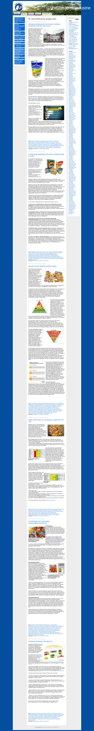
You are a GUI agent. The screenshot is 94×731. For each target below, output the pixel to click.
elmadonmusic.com (19, 44)
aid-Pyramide (46, 403)
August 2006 (71, 168)
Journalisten (71, 31)
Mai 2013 (71, 97)
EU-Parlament (41, 627)
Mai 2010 (71, 136)
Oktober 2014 (72, 91)
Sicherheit (73, 42)
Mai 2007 (71, 158)
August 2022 (71, 58)
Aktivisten (38, 141)
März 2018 (71, 69)
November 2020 (72, 60)
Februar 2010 (72, 139)
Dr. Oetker (36, 142)
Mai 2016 (71, 75)
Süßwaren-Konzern (57, 411)
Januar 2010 (71, 140)
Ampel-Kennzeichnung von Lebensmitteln (48, 624)
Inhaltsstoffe (43, 628)
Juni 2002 (71, 211)
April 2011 (71, 124)
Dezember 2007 (72, 151)
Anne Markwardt (59, 403)
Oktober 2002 (72, 206)
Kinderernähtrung (40, 255)
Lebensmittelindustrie (54, 145)
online (34, 159)
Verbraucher (60, 633)
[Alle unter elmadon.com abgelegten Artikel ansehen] (38, 14)
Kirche (74, 33)
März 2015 (71, 85)
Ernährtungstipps (52, 405)
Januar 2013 (71, 102)
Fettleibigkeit (48, 406)
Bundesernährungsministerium (50, 404)
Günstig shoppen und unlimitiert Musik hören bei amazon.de (19, 62)
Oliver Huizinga (49, 146)
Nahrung (40, 146)
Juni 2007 (71, 157)
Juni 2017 (71, 71)
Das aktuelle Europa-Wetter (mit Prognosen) (19, 33)
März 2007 (71, 160)
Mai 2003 (71, 199)
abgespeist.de (34, 713)
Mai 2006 (71, 171)
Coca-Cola (46, 405)
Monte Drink (40, 717)
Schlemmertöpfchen (32, 718)
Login (58, 727)
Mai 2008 (71, 146)
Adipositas (33, 141)
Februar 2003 (72, 202)
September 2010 (72, 132)
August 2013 (71, 95)
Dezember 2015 (72, 78)
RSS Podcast (54, 727)
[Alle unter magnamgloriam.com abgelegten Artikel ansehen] (47, 14)
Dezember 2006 (72, 163)
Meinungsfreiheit (74, 38)
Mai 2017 (71, 72)
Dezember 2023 (72, 55)
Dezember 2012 (72, 103)
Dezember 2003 (72, 191)
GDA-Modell (38, 511)
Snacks (41, 258)
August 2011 (71, 119)
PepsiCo (61, 409)
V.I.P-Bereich (18, 51)
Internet (72, 29)
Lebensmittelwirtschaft (44, 632)
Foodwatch (52, 143)
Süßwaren (30, 147)
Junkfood (36, 407)
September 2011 (72, 118)
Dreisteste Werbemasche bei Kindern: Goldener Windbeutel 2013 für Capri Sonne (44, 25)
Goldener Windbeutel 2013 (44, 144)
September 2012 (72, 106)
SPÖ (74, 43)
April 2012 (71, 111)
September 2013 (72, 94)
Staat (38, 412)
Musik (73, 40)
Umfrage (74, 44)
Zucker (53, 514)
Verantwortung (42, 147)
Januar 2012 (71, 114)
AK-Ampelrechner (35, 509)
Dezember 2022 (72, 57)
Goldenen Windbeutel (38, 169)
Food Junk (47, 143)
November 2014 (72, 90)
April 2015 (71, 84)
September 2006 (72, 167)
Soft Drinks (35, 147)
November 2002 (72, 205)
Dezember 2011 (72, 115)
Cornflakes (40, 510)
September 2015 (72, 80)
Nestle (44, 146)
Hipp (56, 254)
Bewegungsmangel (38, 404)
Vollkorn (50, 514)
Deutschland (72, 24)
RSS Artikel (43, 727)
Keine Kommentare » (44, 148)
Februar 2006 (72, 175)
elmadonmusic (71, 25)
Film (73, 26)
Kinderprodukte (31, 256)
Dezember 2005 (72, 177)
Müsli (52, 513)
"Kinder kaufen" (34, 403)
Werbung (30, 720)
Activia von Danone (52, 663)
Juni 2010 (71, 135)
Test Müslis (45, 514)
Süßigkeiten (49, 411)
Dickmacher (30, 142)
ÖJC (74, 47)
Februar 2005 (72, 184)
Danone (44, 251)
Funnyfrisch (58, 143)
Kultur (72, 36)
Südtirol (70, 44)
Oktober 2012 (72, 105)
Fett (44, 510)
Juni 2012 (71, 108)
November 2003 (72, 192)
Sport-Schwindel (47, 258)
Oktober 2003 (72, 193)
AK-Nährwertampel (43, 509)
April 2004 (71, 188)
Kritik (69, 36)
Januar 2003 (71, 203)
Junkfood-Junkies (51, 407)
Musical (70, 40)
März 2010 (71, 138)
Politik (70, 41)
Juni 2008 (71, 145)
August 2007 (71, 155)
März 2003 (71, 201)
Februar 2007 (72, 161)
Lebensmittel (46, 145)
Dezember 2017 (72, 70)
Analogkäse (47, 625)
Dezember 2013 (72, 92)
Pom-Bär (58, 146)
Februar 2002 (72, 212)
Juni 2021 (71, 59)
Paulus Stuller (42, 633)
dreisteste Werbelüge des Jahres (46, 142)
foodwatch (30, 175)
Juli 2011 (71, 121)
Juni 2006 (71, 170)
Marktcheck (30, 257)
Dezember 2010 (72, 128)
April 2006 (71, 172)
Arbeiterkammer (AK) (33, 510)
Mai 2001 (71, 213)
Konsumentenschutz (32, 145)
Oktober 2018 (72, 67)
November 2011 (72, 116)
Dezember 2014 (72, 89)
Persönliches (18, 42)
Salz (41, 514)
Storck (44, 718)
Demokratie (71, 23)
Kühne (32, 716)
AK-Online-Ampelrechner (51, 500)
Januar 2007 (71, 162)
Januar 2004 (71, 190)
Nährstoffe (52, 632)
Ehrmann (42, 143)
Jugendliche (77, 32)
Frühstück (48, 510)
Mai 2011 (71, 123)
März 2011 (71, 125)
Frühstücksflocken (54, 510)
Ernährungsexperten (40, 252)
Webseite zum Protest (32, 97)
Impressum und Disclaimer (18, 56)
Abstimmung (40, 713)
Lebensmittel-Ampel (51, 512)
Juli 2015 (71, 82)
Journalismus (72, 30)
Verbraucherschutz (50, 147)
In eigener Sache (19, 40)
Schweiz (70, 42)
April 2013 (71, 98)
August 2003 (71, 195)
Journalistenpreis (71, 32)
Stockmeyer (40, 718)
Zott (37, 259)
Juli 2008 (71, 144)
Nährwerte (38, 514)
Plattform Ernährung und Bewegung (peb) (37, 411)
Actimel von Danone (60, 670)
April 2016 (71, 76)
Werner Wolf (40, 634)
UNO (77, 44)
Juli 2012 (71, 107)
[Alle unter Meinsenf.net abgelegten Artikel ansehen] (24, 14)
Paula (54, 146)
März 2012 (71, 112)
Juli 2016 (71, 74)
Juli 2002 (71, 210)
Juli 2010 (71, 134)
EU (74, 25)
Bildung (77, 22)
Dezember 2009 (72, 141)
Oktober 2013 (72, 93)
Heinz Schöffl (56, 511)
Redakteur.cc (36, 148)
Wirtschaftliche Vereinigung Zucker (44, 413)
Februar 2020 (72, 64)
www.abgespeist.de (39, 655)
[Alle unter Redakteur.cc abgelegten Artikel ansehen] (17, 14)
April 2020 (71, 63)
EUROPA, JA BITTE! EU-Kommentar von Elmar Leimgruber (19, 37)
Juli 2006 (71, 169)
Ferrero (60, 252)
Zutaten (57, 514)
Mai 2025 (71, 53)
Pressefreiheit (74, 41)
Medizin (54, 409)
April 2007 (71, 159)
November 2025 (72, 52)
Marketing (61, 145)
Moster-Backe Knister (33, 146)
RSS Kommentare (49, 727)
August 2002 (71, 209)
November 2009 (72, 143)
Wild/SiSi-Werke (57, 147)
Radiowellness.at (19, 48)
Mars (45, 409)
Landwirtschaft (57, 408)
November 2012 (72, 104)
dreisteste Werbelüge (33, 714)
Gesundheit (41, 254)
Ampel (37, 624)
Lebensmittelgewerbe (55, 630)
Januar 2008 (71, 150)
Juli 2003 (71, 197)
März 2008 (71, 148)
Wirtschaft (71, 47)
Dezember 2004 (72, 187)
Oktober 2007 (72, 152)
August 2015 (71, 81)
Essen (39, 406)
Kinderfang (46, 255)
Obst (57, 409)
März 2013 (71, 100)
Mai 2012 (71, 109)
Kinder (51, 144)
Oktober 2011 (72, 117)
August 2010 (71, 133)
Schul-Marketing (36, 258)
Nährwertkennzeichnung (33, 633)
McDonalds (49, 409)
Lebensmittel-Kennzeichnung (44, 630)
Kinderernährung (32, 255)
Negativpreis (46, 257)
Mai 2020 (71, 62)
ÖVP (76, 48)
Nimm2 (49, 717)
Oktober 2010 (72, 130)
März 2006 (71, 173)
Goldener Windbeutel (33, 144)
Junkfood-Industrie (42, 407)
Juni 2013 (71, 96)
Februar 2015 (72, 86)
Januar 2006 (71, 176)
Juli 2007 (71, 156)
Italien (76, 29)
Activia (48, 713)
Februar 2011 (72, 126)
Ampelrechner (61, 509)
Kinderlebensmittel (58, 144)
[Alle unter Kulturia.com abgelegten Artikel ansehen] (31, 14)
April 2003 (71, 200)
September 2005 (72, 180)
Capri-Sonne (49, 141)
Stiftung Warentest (53, 633)
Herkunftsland (37, 628)
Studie (41, 412)
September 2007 (72, 154)
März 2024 (71, 54)
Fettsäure (53, 627)
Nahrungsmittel (31, 514)
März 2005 (71, 183)
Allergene (33, 624)
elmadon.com (18, 45)
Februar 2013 (72, 101)
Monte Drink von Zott (46, 670)
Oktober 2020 (72, 61)
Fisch (57, 627)
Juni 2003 (71, 198)
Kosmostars (40, 145)
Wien (74, 46)
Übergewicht (43, 141)
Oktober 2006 (72, 166)
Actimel (45, 713)
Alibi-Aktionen (52, 403)
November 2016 (72, 73)
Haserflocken (50, 511)
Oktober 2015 (72, 79)
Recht (47, 633)
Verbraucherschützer (32, 634)
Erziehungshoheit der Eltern (52, 252)
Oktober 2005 (72, 179)
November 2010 (72, 129)
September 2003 (72, 194)
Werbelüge (30, 163)
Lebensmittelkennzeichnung (44, 513)
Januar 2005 (71, 186)
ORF (76, 40)
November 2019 (72, 65)
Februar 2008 (72, 149)
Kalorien (61, 511)
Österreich (72, 48)
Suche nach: (71, 17)
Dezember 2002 (72, 204)
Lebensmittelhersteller (55, 716)
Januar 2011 (71, 127)
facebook (70, 26)
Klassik (77, 33)
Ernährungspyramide (33, 406)
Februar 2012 (72, 113)
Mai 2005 (71, 182)
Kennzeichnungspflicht (38, 629)
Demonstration (56, 141)
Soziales (71, 43)
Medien (74, 37)
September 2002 (72, 208)
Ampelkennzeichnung (52, 509)
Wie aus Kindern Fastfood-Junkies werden (42, 266)
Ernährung (59, 405)
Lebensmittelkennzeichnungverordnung (46, 631)
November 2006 (72, 165)
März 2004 (71, 189)
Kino (72, 33)
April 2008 (71, 147)
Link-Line (17, 53)
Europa (46, 627)
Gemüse (58, 406)
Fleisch (60, 627)
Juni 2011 (71, 122)
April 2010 (71, 137)
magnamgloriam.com (20, 46)
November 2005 (72, 178)
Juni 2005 (71, 181)
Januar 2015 (71, 87)
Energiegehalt (53, 625)
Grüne (70, 29)
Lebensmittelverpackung (33, 632)
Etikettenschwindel (57, 714)
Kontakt (17, 58)
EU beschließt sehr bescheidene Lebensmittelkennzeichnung (39, 522)
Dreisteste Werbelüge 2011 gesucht (40, 641)
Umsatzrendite (46, 412)
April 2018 (71, 68)
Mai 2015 (71, 83)
